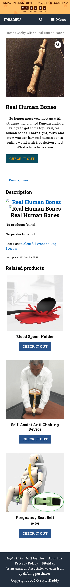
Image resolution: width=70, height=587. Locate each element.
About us (55, 558)
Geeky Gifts (25, 33)
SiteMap (48, 563)
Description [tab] (18, 180)
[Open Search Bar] (41, 19)
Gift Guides (35, 558)
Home (10, 33)
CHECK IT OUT (22, 158)
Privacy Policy (26, 563)
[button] (58, 44)
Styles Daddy (12, 19)
